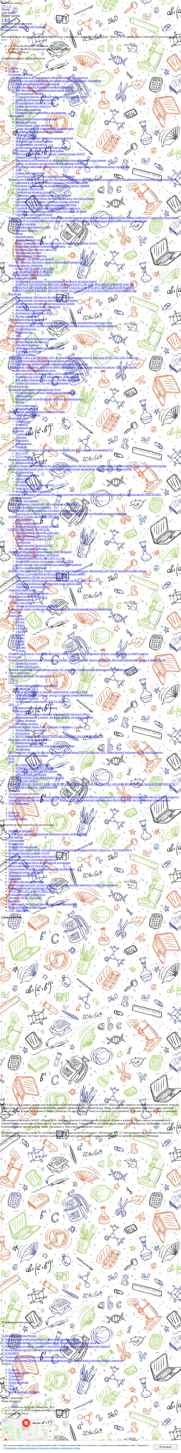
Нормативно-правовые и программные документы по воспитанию (56, 281)
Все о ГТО (22, 453)
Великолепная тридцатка (31, 462)
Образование (16, 115)
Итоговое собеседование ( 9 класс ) (29, 739)
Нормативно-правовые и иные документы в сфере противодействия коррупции (64, 322)
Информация (23, 443)
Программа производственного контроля (40, 246)
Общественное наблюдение (122, 752)
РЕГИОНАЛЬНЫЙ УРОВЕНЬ (34, 768)
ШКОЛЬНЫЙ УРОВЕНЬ (31, 774)
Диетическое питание (29, 252)
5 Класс (20, 631)
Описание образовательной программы (39, 131)
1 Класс (20, 618)
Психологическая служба (49, 411)
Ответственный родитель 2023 (34, 545)
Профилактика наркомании (32, 593)
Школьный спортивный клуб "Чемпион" (48, 551)
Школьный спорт (33, 469)
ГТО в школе (23, 456)
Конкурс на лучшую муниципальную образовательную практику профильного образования (71, 513)
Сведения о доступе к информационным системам (46, 204)
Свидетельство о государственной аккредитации (45, 176)
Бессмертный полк (19, 510)
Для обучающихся (46, 653)
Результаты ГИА (95, 752)
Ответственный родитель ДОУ (34, 539)
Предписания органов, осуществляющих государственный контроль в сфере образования (62, 325)
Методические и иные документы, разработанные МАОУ (50, 153)
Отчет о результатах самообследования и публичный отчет (51, 96)
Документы (94, 80)
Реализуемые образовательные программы (41, 147)
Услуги (20, 402)
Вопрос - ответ (68, 660)
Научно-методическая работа (59, 465)
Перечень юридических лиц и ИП (36, 249)
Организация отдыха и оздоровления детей (34, 389)
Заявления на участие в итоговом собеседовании (45, 745)
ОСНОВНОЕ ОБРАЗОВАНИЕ (34, 271)
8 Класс (20, 640)
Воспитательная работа (22, 459)
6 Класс (20, 634)
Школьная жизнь (18, 386)
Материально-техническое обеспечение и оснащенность (49, 399)
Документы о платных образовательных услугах (45, 90)
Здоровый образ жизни (22, 589)
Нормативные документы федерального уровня (44, 297)
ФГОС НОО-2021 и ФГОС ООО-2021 (31, 357)
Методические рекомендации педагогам (40, 348)
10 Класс (21, 647)
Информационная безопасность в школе (32, 338)
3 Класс (20, 625)
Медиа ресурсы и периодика (95, 465)
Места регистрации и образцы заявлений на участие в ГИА (51, 691)
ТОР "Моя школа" (126, 367)
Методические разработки (61, 504)
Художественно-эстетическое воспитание (70, 469)
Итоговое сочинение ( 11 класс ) (66, 726)
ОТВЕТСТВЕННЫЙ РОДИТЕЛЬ (28, 529)
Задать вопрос (34, 660)
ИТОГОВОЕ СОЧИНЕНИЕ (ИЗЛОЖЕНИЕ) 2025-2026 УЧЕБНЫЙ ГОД (59, 736)
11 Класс (21, 650)
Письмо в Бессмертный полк (25, 570)
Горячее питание (26, 223)
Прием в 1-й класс (27, 663)
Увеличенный (26, 26)
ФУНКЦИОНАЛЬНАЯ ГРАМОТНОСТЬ (150, 784)
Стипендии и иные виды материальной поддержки (39, 862)
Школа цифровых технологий (26, 504)
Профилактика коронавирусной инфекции (103, 669)
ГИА (11, 679)
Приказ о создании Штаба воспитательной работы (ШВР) (50, 574)
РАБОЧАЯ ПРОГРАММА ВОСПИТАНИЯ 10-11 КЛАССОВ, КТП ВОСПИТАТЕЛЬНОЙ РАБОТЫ (76, 290)
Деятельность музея (27, 475)
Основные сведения (20, 74)
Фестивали (22, 440)
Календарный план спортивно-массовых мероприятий (49, 564)
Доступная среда (26, 405)
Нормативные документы (31, 255)
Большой (40, 26)
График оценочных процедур (33, 106)
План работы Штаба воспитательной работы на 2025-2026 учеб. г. (55, 580)
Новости (29, 653)
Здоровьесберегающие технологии (29, 494)
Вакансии (132, 357)
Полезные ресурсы (27, 698)
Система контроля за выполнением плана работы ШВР (49, 583)
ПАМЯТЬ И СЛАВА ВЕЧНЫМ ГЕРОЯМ (33, 516)
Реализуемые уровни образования (36, 118)
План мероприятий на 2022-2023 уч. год (40, 558)
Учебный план (24, 134)
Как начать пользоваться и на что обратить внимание (48, 379)
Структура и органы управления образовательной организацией (47, 80)
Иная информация (27, 408)
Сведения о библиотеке (30, 188)
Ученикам (14, 612)
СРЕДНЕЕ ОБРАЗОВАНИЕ (33, 274)
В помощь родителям (28, 351)
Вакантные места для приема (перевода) (123, 217)
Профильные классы (20, 411)
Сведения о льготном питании (34, 214)
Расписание (15, 615)
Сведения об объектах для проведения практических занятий (53, 185)
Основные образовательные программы (40, 150)
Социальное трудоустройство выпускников (66, 449)
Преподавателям (18, 672)
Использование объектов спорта (35, 103)
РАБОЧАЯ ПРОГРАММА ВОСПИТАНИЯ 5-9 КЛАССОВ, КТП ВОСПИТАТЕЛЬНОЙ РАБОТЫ (75, 287)
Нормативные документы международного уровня (46, 300)
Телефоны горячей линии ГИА (27, 726)
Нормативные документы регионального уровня (45, 303)
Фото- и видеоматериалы (31, 567)
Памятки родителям (20, 669)
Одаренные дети (18, 418)
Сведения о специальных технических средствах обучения (51, 211)
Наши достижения (27, 500)
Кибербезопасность (77, 570)
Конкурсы (22, 424)
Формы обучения (26, 122)
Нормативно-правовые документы (36, 685)
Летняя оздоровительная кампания (36, 605)
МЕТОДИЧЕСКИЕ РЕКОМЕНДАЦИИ (40, 777)
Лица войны (23, 519)
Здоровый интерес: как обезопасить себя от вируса (117, 653)
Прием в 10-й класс (27, 666)
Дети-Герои (15, 551)
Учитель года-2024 (19, 602)
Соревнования (24, 434)
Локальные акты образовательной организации (44, 87)
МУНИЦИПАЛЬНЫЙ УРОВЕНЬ (36, 771)
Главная (13, 67)
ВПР (11, 761)
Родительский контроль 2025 (33, 227)
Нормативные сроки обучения (34, 125)
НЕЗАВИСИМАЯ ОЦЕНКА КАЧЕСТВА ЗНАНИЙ (92, 784)
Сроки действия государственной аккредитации (45, 128)
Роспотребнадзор (26, 328)
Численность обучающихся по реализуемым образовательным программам (61, 160)
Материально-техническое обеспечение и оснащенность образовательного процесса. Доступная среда (115, 179)
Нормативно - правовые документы (37, 554)
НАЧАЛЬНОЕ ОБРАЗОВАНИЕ (35, 268)
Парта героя (23, 478)
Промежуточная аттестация (32, 157)
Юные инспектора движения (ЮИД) (73, 494)
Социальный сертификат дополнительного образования (42, 367)
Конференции (24, 427)
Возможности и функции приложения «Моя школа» (47, 376)
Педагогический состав (38, 179)
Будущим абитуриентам (71, 653)
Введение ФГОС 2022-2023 (109, 357)
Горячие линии (25, 236)
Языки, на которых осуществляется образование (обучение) (51, 163)
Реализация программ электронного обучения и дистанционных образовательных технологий (73, 166)
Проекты (21, 446)
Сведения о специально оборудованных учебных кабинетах (52, 182)
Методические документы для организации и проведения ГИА (46, 752)
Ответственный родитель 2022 (34, 535)
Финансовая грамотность (23, 449)
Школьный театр (99, 570)
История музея (24, 472)
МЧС (19, 335)
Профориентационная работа (26, 596)
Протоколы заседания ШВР (32, 586)
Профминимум (25, 599)
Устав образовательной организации (38, 83)
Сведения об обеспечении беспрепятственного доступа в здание (55, 198)
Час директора (68, 669)
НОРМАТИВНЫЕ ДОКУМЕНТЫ (36, 787)
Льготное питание (27, 230)
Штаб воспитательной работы (128, 570)
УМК (19, 169)
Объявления (15, 653)
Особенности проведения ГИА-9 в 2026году (42, 701)
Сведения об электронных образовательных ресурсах (48, 208)
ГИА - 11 (13, 704)
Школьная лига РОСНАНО (143, 494)
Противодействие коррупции (26, 319)
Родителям (14, 656)
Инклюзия (14, 293)
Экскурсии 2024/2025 (29, 488)
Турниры (21, 437)
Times (11, 12)
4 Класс (20, 628)
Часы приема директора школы (96, 367)
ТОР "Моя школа (18, 803)
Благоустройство (54, 570)
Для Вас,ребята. (25, 354)
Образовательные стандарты (25, 265)
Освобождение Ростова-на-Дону (35, 484)
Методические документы (31, 144)
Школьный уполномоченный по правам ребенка (82, 609)
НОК (11, 758)
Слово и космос (17, 818)
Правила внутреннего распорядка (36, 99)
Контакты (14, 790)
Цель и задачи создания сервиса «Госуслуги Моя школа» (50, 373)
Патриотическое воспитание (130, 465)
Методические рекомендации (33, 309)
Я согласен (165, 1447)
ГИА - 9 (13, 682)
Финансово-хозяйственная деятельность (74, 217)
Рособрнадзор (24, 332)
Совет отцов (23, 542)
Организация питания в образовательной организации (114, 220)
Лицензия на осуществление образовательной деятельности (52, 77)
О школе (13, 71)
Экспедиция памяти (28, 523)
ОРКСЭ (134, 669)
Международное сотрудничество (60, 220)
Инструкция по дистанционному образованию (141, 800)
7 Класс (20, 637)
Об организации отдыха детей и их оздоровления (45, 392)
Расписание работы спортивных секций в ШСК (45, 561)
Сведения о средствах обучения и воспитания (43, 195)
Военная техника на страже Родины (37, 526)
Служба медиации (41, 609)
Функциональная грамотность (73, 357)
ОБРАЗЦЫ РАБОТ (27, 780)
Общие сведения (26, 720)
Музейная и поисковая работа (114, 469)
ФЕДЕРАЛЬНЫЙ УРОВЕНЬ (33, 765)
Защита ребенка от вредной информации (113, 660)
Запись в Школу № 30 (152, 660)
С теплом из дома (19, 609)
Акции (20, 430)
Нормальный (9, 26)
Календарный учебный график (34, 141)
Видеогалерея (16, 660)
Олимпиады (23, 421)
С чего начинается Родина (31, 548)
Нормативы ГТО (103, 449)
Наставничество (45, 675)
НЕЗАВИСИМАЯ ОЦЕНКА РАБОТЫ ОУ (34, 784)
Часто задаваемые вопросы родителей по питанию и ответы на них (56, 243)
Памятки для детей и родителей (35, 258)
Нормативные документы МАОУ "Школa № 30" (47, 800)
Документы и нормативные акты (36, 370)
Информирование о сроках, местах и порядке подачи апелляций (54, 695)
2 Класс (20, 621)
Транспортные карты (46, 669)
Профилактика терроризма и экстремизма (41, 112)
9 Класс (20, 644)
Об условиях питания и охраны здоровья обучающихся (49, 262)
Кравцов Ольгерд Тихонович (33, 491)
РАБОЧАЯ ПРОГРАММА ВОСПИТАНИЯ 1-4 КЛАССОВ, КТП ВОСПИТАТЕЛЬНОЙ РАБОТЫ (75, 284)
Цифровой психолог (28, 414)
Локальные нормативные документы (38, 306)
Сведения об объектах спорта (33, 192)
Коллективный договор (30, 93)
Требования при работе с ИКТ (34, 313)
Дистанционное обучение (24, 793)
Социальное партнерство (111, 494)
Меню (19, 233)
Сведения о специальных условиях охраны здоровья (47, 201)
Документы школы (27, 344)
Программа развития (28, 109)
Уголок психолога (26, 316)
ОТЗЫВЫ (22, 481)
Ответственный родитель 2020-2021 (37, 532)
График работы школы (29, 173)
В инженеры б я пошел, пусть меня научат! (58, 510)
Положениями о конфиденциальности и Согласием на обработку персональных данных (42, 1448)
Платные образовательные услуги (28, 217)
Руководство (16, 179)
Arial (4, 12)
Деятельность (24, 395)
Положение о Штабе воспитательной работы (43, 577)
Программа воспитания (22, 278)
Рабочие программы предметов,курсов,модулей (44, 138)
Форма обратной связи (29, 239)
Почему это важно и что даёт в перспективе (42, 383)
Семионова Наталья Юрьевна (33, 507)
